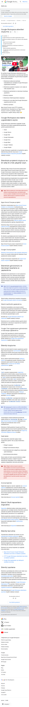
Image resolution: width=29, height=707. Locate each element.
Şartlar (2, 700)
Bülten (2, 670)
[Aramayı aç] (20, 2)
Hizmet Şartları (4, 649)
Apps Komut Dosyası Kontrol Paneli (9, 657)
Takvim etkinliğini (17, 292)
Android (3, 683)
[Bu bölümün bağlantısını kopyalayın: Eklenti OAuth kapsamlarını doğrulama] (10, 505)
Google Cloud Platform (6, 690)
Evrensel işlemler (15, 497)
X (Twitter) (3, 672)
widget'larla (20, 372)
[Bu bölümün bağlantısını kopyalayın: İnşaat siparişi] (9, 436)
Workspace (16, 2)
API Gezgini (3, 661)
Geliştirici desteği (5, 646)
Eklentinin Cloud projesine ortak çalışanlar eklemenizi (14, 252)
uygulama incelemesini (6, 587)
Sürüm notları (4, 644)
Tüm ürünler (4, 694)
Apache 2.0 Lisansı (21, 607)
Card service (8, 407)
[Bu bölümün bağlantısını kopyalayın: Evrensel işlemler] (13, 483)
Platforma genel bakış (6, 640)
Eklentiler (19, 20)
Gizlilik (6, 700)
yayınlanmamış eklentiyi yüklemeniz (10, 536)
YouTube (3, 674)
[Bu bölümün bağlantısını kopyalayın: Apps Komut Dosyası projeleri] (21, 202)
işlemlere (8, 395)
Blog (2, 667)
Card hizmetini (16, 350)
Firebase (3, 688)
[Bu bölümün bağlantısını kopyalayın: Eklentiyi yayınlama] (16, 567)
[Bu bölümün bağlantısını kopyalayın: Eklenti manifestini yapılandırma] (22, 304)
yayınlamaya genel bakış (7, 576)
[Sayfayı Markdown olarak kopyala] (15, 32)
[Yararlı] (13, 23)
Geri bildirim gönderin (8, 26)
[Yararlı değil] (15, 23)
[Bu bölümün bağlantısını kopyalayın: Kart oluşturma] (12, 369)
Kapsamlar (3, 508)
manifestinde (19, 521)
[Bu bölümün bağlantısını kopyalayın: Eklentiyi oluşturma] (16, 346)
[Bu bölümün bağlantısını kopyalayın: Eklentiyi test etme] (16, 531)
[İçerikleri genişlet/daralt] (8, 36)
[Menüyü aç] (2, 1)
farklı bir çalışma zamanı (20, 220)
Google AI (3, 692)
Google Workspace (11, 20)
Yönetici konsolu (4, 655)
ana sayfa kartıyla (14, 286)
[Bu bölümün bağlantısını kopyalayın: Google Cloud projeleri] (17, 250)
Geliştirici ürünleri (5, 642)
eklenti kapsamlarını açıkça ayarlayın (10, 519)
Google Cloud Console (6, 659)
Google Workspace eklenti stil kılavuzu (12, 300)
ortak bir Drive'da (5, 226)
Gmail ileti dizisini (7, 292)
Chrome (3, 685)
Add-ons (4, 6)
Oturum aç (25, 1)
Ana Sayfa (3, 20)
